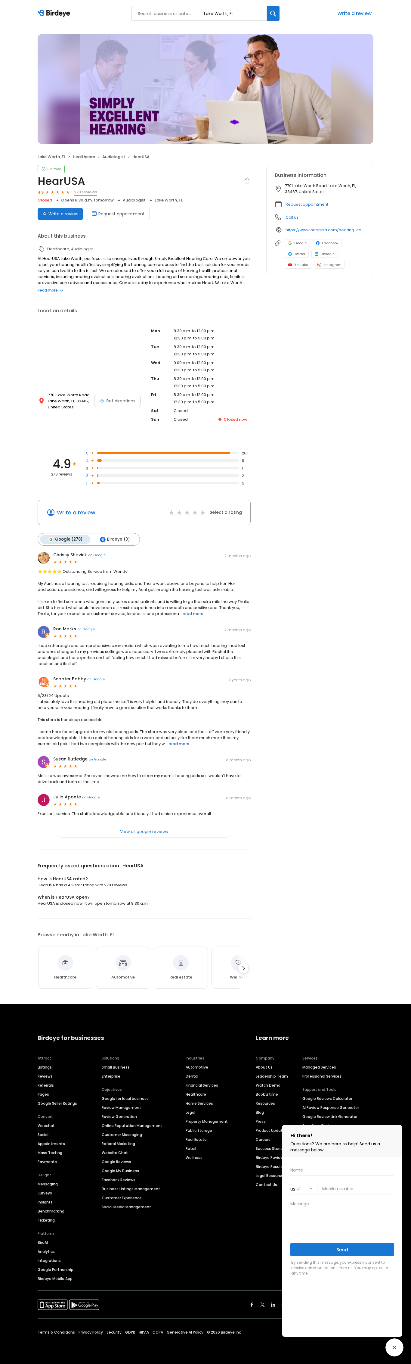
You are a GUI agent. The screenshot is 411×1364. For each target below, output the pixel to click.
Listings (45, 1067)
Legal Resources (271, 1175)
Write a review (63, 214)
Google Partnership (55, 1269)
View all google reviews (144, 832)
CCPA (158, 1332)
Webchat (46, 1125)
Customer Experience (122, 1197)
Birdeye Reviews (271, 1157)
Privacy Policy (91, 1332)
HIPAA (144, 1332)
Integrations (49, 1260)
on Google (97, 555)
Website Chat (115, 1152)
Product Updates (271, 1130)
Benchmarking (51, 1211)
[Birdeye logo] (55, 13)
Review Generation (119, 1116)
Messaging (48, 1184)
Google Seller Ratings (57, 1103)
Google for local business (125, 1098)
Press (261, 1121)
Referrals (46, 1085)
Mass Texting (50, 1152)
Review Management (121, 1107)
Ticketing (46, 1220)
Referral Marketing (118, 1143)
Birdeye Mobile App (55, 1278)
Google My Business (120, 1170)
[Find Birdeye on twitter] (262, 1304)
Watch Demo (268, 1085)
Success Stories (270, 1148)
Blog (260, 1112)
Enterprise (111, 1076)
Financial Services (202, 1085)
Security (114, 1332)
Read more (48, 290)
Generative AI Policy (185, 1332)
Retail (191, 1148)
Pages (43, 1094)
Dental (192, 1076)
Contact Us (266, 1184)
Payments (47, 1161)
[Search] (273, 13)
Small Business (116, 1067)
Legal (190, 1112)
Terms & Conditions (56, 1332)
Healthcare (196, 1094)
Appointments (51, 1143)
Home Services (199, 1103)
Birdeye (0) (118, 539)
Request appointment (121, 214)
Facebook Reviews (118, 1179)
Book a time (267, 1094)
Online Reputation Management (132, 1125)
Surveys (45, 1193)
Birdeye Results (270, 1166)
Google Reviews (116, 1161)
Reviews (45, 1076)
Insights (45, 1202)
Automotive (197, 1067)
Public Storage (199, 1130)
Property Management (207, 1121)
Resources (265, 1103)
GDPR (130, 1332)
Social (43, 1134)
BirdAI (43, 1242)
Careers (263, 1139)
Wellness (194, 1157)
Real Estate (196, 1139)
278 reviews (85, 192)
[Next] (243, 968)
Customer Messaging (122, 1134)
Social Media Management (126, 1206)
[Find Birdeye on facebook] (251, 1304)
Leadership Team (272, 1076)
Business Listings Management (131, 1188)
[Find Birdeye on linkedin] (273, 1304)
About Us (264, 1067)
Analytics (46, 1251)
